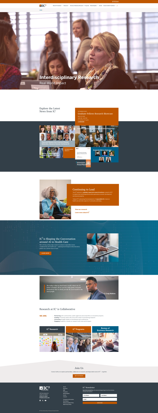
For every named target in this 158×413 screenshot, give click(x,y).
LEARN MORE (81, 121)
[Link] (43, 5)
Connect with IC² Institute (109, 5)
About (64, 386)
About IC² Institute (57, 5)
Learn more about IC (82, 212)
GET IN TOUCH (79, 375)
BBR (64, 390)
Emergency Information (68, 399)
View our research (81, 209)
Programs (87, 5)
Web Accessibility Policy (68, 402)
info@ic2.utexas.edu (44, 397)
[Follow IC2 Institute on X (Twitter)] (43, 400)
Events (100, 5)
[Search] (117, 5)
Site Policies (66, 401)
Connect (65, 396)
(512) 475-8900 (43, 396)
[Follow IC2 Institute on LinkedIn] (40, 400)
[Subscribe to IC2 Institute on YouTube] (45, 400)
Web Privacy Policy (67, 404)
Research (66, 5)
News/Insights (93, 5)
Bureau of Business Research (76, 5)
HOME (41, 10)
